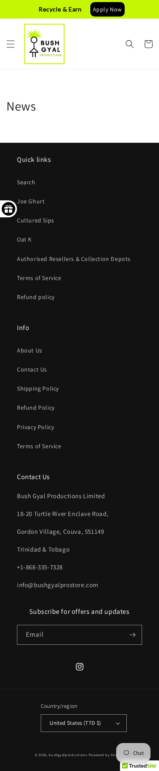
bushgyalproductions (68, 754)
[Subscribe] (132, 635)
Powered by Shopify (107, 754)
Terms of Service (39, 278)
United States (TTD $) (75, 723)
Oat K (24, 239)
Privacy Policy (35, 427)
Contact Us (32, 369)
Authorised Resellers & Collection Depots (74, 259)
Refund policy (36, 297)
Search (26, 182)
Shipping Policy (38, 388)
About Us (29, 350)
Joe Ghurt (31, 201)
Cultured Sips (35, 220)
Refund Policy (36, 407)
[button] (10, 44)
